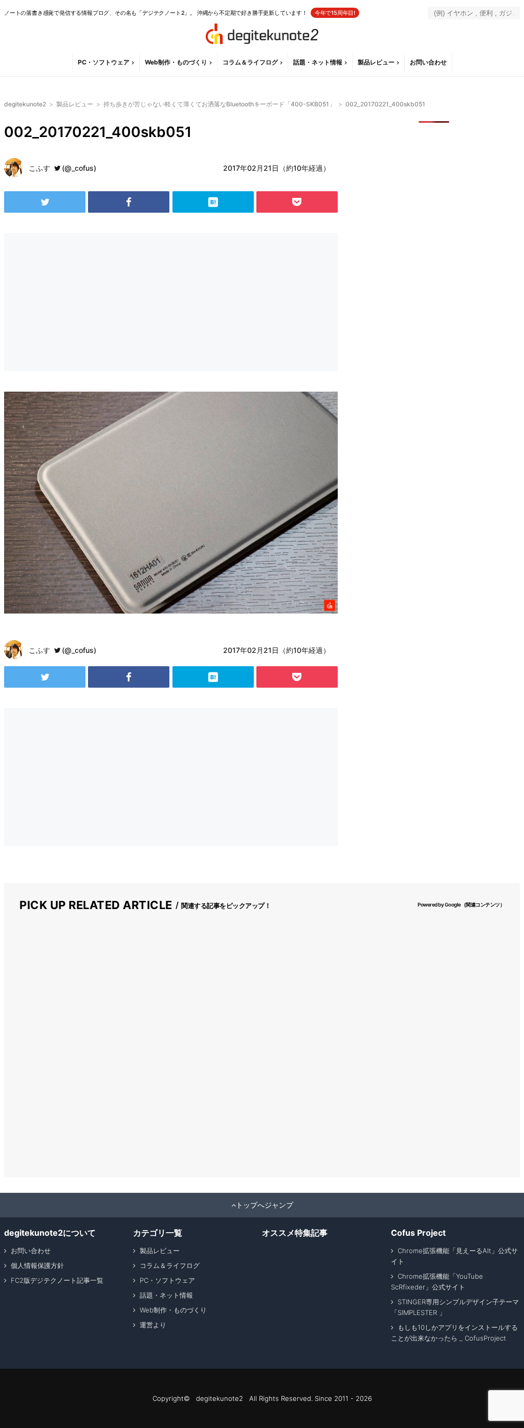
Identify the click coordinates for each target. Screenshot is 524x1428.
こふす (39, 168)
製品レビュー (376, 62)
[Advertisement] (86, 302)
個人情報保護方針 (37, 1265)
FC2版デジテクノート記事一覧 (57, 1280)
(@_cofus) (79, 168)
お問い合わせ (428, 62)
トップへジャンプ (264, 1205)
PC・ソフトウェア (103, 62)
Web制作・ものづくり (176, 62)
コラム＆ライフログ (250, 62)
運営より (153, 1325)
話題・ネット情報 (317, 62)
